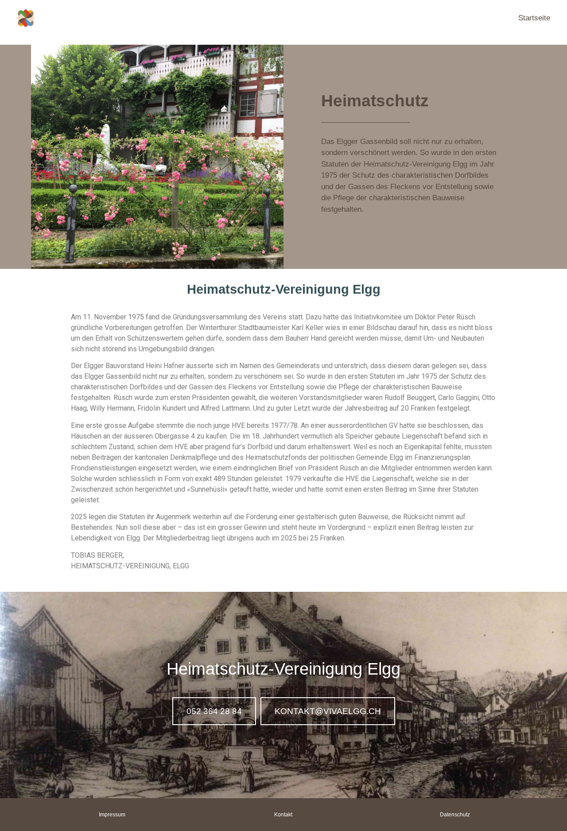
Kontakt (283, 815)
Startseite (534, 18)
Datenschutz (455, 815)
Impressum (112, 815)
